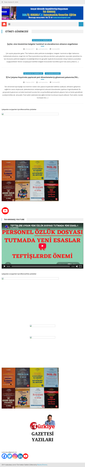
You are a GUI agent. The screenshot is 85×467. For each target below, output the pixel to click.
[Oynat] (4, 266)
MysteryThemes (42, 465)
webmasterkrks (42, 49)
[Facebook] (4, 456)
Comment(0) (56, 49)
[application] (42, 246)
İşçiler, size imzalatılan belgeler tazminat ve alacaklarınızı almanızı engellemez (42, 44)
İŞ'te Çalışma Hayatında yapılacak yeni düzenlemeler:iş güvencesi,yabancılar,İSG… (42, 77)
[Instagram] (15, 456)
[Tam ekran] (80, 266)
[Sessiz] (77, 266)
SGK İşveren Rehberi (53, 73)
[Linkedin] (20, 456)
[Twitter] (9, 456)
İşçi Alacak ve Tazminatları (42, 40)
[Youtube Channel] (5, 210)
